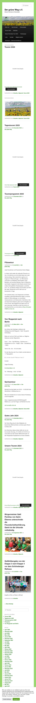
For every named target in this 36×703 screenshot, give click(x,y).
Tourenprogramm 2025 (14, 194)
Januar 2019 (8, 674)
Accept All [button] (16, 699)
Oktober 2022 (8, 654)
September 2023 (9, 640)
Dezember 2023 (8, 638)
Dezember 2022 (8, 651)
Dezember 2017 (8, 681)
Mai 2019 (7, 672)
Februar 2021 (8, 665)
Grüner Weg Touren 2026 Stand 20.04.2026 (13, 87)
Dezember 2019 (8, 668)
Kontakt (11, 37)
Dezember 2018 (8, 675)
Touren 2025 (16, 187)
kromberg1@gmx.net (10, 368)
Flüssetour (9, 262)
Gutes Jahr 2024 (11, 415)
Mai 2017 (7, 684)
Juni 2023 (7, 644)
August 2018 (8, 677)
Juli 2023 (7, 642)
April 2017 (7, 686)
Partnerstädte (23, 27)
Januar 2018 (8, 679)
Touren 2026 (8, 30)
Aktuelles (15, 30)
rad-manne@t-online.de (10, 405)
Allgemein (20, 93)
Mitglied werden (19, 37)
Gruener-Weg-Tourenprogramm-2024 (12, 505)
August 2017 (8, 682)
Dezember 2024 (8, 631)
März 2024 (7, 635)
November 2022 (9, 652)
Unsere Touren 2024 (13, 445)
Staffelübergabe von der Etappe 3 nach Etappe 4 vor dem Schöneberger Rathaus (15, 565)
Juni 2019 (7, 670)
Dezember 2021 (8, 661)
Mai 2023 (7, 645)
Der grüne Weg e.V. (14, 9)
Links (6, 37)
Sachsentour (10, 382)
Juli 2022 (7, 656)
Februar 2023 (8, 649)
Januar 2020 (8, 667)
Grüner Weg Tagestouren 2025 (11, 185)
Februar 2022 (8, 659)
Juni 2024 (7, 633)
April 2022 (7, 658)
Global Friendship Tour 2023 (11, 33)
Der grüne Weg (8, 129)
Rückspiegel (23, 33)
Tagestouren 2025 (12, 125)
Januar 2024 (8, 637)
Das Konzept (14, 27)
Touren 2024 (26, 408)
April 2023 (7, 647)
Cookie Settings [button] (7, 699)
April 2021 (7, 663)
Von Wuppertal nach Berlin (12, 623)
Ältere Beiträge (9, 604)
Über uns (7, 27)
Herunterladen (11, 89)
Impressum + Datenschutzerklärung (13, 40)
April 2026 (7, 629)
